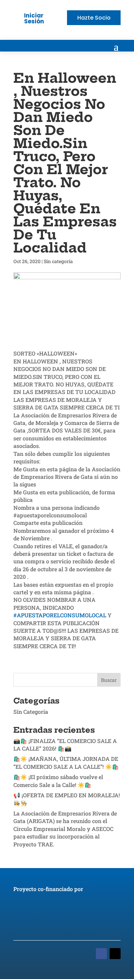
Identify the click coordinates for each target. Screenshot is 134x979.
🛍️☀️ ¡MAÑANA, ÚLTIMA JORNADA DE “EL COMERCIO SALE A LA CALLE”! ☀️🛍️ (66, 762)
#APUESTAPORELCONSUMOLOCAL (59, 615)
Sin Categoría (30, 711)
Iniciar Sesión (34, 18)
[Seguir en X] (115, 953)
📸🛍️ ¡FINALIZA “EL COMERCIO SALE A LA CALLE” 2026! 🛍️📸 (65, 744)
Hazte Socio (94, 18)
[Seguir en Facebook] (101, 953)
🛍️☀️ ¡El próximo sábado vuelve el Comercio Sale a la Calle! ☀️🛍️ (58, 780)
